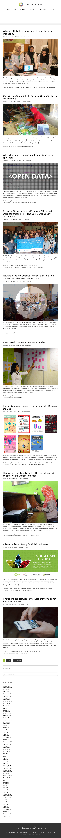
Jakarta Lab (32, 87)
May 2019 (5, 708)
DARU (10, 653)
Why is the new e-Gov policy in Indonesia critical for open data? (28, 156)
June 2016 (6, 782)
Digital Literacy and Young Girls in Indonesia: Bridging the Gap (30, 407)
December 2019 (7, 694)
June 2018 (6, 727)
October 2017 (6, 746)
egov (19, 202)
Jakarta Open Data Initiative (36, 651)
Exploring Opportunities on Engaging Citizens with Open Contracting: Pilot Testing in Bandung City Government (28, 213)
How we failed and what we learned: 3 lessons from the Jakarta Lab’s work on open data (28, 277)
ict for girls (33, 464)
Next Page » (18, 660)
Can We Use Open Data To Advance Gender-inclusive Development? (30, 97)
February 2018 (7, 737)
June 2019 (6, 706)
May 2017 (5, 758)
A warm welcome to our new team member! (24, 342)
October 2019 (6, 698)
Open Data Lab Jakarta (29, 828)
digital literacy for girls (21, 590)
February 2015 (7, 809)
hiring (13, 397)
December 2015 (7, 794)
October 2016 (6, 773)
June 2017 (6, 756)
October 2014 (6, 816)
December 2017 (7, 742)
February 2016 (7, 792)
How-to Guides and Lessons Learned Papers (19, 87)
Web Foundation (52, 462)
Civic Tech (11, 464)
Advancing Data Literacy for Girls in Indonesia (26, 544)
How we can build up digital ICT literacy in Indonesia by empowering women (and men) (29, 474)
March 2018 (6, 734)
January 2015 (6, 811)
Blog (10, 201)
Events (12, 265)
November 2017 (7, 744)
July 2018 (5, 725)
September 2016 (7, 775)
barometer (11, 202)
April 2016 (5, 787)
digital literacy (18, 464)
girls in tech (23, 464)
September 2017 (7, 749)
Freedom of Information (17, 201)
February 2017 (7, 766)
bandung (11, 267)
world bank (40, 267)
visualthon (35, 267)
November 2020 (7, 686)
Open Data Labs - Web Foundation (30, 4)
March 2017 (6, 763)
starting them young (40, 464)
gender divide (22, 535)
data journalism (17, 267)
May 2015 (5, 802)
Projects (31, 146)
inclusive (30, 535)
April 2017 (5, 761)
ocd (23, 267)
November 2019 (7, 696)
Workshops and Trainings (49, 87)
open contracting (28, 267)
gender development (14, 535)
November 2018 (7, 715)
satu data (34, 202)
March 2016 (6, 790)
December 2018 (7, 713)
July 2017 (5, 754)
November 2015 (7, 797)
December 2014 (7, 814)
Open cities (26, 653)
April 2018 (5, 732)
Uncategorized (39, 87)
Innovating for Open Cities (17, 651)
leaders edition (23, 202)
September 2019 (7, 701)
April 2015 (5, 804)
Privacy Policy (42, 828)
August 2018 (6, 722)
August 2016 (6, 778)
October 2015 (6, 799)
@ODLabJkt (38, 827)
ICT (26, 535)
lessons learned (13, 333)
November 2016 (7, 770)
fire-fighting (15, 653)
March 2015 (6, 806)
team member (18, 397)
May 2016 (5, 785)
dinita (10, 397)
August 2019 (6, 703)
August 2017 (6, 751)
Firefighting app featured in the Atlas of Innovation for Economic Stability (29, 600)
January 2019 (6, 710)
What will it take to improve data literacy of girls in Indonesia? (27, 32)
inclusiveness (35, 535)
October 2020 (6, 689)
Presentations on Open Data (41, 462)
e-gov (16, 202)
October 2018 (6, 718)
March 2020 (6, 691)
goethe (28, 464)
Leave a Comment (25, 36)
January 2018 (6, 739)
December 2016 (7, 768)
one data (29, 202)
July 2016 (5, 780)
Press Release (36, 588)
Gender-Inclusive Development (16, 146)
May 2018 (5, 730)
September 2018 (7, 720)
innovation (20, 653)
